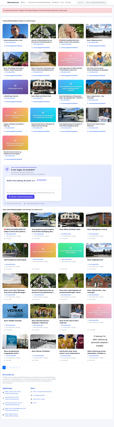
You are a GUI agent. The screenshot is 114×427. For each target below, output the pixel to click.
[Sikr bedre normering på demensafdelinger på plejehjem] (99, 65)
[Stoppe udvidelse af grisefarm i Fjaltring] (15, 120)
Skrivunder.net (13, 2)
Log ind (80, 2)
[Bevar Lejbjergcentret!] (99, 36)
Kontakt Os (55, 2)
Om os (62, 2)
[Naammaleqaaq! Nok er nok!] (15, 36)
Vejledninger (7, 388)
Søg (69, 2)
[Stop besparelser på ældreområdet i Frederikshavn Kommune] (71, 65)
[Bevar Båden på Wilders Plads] (43, 92)
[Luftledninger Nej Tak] (15, 92)
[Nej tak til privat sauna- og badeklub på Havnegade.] (15, 148)
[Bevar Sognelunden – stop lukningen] (99, 93)
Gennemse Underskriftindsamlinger (39, 2)
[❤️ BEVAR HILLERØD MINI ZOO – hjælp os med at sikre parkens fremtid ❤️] (71, 37)
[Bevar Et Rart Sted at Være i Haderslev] (99, 120)
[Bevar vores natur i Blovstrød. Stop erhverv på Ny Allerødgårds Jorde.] (43, 65)
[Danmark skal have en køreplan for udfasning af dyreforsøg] (43, 120)
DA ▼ (24, 2)
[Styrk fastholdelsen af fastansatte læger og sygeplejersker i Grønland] (71, 93)
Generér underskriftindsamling (22, 197)
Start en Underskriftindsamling (96, 2)
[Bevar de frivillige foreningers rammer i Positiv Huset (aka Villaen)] (15, 65)
